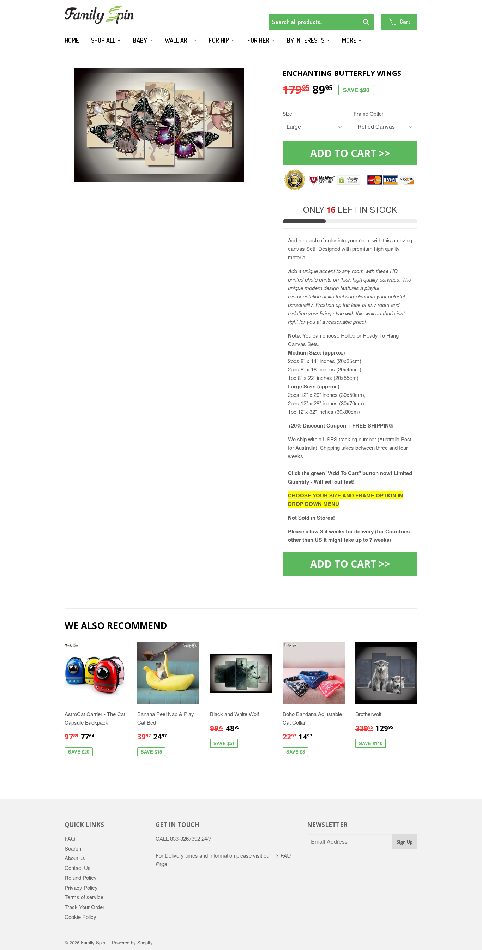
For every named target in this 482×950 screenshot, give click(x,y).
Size (287, 113)
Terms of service (84, 897)
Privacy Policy (81, 887)
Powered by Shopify (132, 942)
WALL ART (179, 40)
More (350, 40)
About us (75, 857)
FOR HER (259, 40)
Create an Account (397, 5)
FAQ (70, 838)
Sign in (359, 5)
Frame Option (369, 113)
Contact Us (78, 867)
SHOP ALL (104, 40)
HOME (72, 40)
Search (73, 848)
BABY (141, 40)
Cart (404, 21)
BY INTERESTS (306, 40)
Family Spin (93, 942)
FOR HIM (220, 40)
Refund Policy (81, 877)
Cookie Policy (80, 916)
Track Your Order (84, 906)
